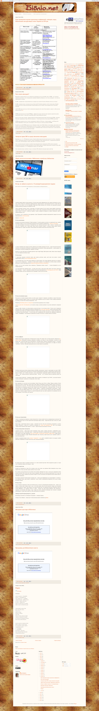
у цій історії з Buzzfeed (45, 309)
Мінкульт (81, 88)
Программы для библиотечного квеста (26, 548)
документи (66, 75)
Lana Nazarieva (23, 673)
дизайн (20, 544)
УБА (78, 98)
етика (72, 76)
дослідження (74, 75)
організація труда (70, 92)
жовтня (42, 663)
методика (74, 88)
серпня (42, 667)
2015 (41, 697)
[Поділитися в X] (28, 87)
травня (42, 671)
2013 (41, 700)
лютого (42, 676)
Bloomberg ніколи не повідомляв (26, 302)
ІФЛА (73, 82)
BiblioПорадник (68, 110)
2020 (41, 657)
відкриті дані (79, 69)
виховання (80, 68)
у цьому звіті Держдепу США (46, 425)
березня (42, 674)
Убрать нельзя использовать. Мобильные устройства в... (50, 682)
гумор (73, 72)
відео (65, 69)
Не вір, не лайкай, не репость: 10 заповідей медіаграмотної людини (35, 184)
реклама (67, 95)
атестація (80, 63)
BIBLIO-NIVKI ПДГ (69, 129)
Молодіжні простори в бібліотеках (25, 509)
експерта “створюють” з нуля (35, 438)
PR (83, 99)
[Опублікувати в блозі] (27, 87)
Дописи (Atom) (24, 642)
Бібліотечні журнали (27, 14)
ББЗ (68, 65)
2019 (41, 659)
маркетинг (72, 86)
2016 (41, 695)
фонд (65, 99)
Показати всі (82, 138)
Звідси (47, 497)
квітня (42, 673)
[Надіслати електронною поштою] (26, 87)
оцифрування (76, 92)
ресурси (74, 95)
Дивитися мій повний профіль (25, 674)
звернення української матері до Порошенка (39, 263)
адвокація (65, 63)
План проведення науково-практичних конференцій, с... (50, 677)
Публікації (65, 663)
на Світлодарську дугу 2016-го (52, 269)
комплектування (69, 84)
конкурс (75, 84)
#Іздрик (17, 588)
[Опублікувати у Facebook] (29, 87)
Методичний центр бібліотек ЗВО (71, 142)
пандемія (81, 92)
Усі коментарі (65, 665)
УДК (81, 98)
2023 (41, 653)
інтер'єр (81, 79)
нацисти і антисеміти (54, 223)
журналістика (77, 76)
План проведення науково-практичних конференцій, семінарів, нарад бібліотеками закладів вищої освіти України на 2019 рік (35, 20)
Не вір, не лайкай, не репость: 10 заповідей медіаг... (50, 684)
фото (68, 99)
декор (79, 72)
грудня (42, 660)
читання (72, 99)
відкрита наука (73, 69)
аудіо (65, 65)
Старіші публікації (57, 640)
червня (42, 670)
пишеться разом (25, 215)
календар (79, 82)
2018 (41, 692)
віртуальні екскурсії (79, 70)
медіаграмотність (21, 504)
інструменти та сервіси (70, 79)
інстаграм (81, 78)
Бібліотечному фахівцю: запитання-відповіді (73, 144)
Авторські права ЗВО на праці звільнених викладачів (31, 136)
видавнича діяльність (68, 68)
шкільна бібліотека (78, 99)
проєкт (78, 93)
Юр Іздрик (19, 591)
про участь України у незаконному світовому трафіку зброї (42, 433)
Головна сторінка (18, 14)
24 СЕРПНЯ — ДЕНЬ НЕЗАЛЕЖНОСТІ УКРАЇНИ (74, 111)
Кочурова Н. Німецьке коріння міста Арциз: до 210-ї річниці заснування (73, 116)
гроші (68, 72)
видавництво (79, 67)
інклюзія (76, 78)
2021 (41, 656)
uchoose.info (21, 217)
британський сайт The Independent (23, 304)
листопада (43, 662)
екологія (81, 75)
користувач (23, 582)
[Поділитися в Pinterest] (30, 87)
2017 (41, 694)
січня (42, 690)
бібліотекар (70, 67)
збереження (69, 78)
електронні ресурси (67, 76)
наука (19, 133)
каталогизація (66, 83)
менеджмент (67, 88)
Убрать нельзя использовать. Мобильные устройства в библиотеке (34, 158)
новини (68, 91)
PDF (43, 84)
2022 (41, 654)
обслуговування (26, 544)
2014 (41, 698)
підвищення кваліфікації (69, 93)
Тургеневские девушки (70, 122)
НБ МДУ (66, 146)
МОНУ (73, 89)
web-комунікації (70, 100)
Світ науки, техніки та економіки (72, 103)
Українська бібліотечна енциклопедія (71, 145)
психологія (82, 93)
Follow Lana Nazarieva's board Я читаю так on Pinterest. (24, 648)
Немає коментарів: (20, 87)
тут (22, 110)
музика (78, 89)
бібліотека (81, 65)
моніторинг (66, 89)
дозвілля (22, 544)
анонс (77, 63)
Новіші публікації (19, 640)
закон (19, 153)
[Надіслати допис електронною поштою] (24, 87)
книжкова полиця (21, 637)
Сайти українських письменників (39, 14)
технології (27, 582)
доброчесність (69, 74)
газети (65, 72)
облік (73, 91)
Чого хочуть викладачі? (22, 94)
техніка (79, 96)
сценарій (74, 96)
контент (80, 84)
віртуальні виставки (68, 70)
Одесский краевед (69, 115)
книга (72, 83)
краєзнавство (74, 85)
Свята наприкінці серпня (70, 104)
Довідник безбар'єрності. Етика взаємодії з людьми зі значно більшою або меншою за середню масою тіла (72, 131)
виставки (75, 68)
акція (69, 63)
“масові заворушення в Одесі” (30, 258)
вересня (42, 665)
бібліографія (73, 65)
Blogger (75, 703)
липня (42, 668)
